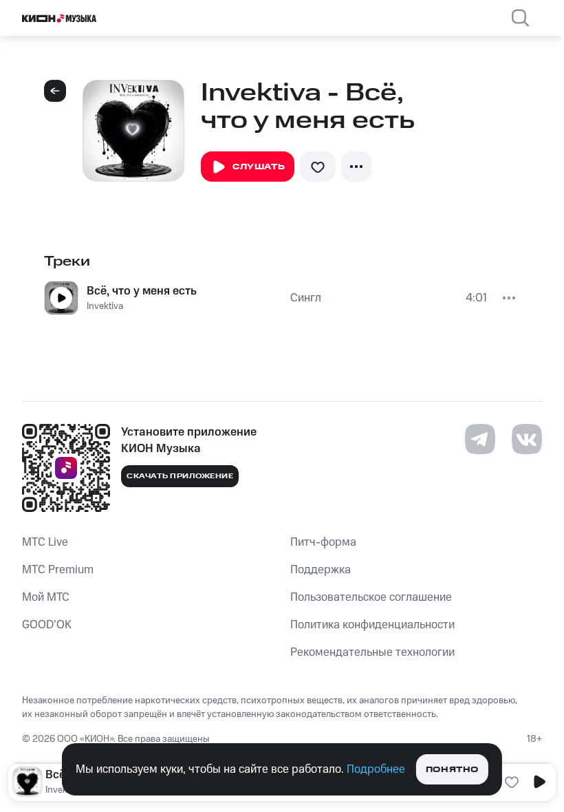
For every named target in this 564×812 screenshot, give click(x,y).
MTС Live (45, 542)
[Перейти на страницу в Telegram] (480, 439)
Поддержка (320, 570)
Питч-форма (323, 542)
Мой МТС (45, 597)
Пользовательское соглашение (371, 597)
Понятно (452, 770)
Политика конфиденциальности (372, 625)
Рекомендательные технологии (372, 652)
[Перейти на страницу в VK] (527, 439)
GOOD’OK (47, 625)
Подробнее (376, 769)
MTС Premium (58, 570)
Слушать (258, 167)
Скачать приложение (180, 476)
